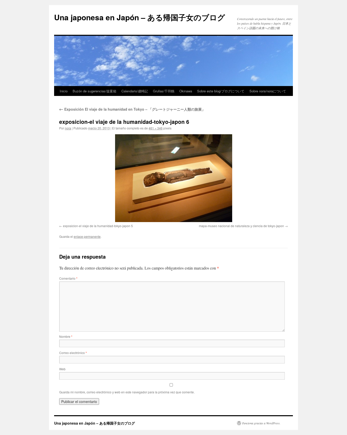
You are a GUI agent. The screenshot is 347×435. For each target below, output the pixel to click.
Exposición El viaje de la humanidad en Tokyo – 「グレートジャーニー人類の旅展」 (132, 109)
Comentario (68, 278)
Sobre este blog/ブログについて (220, 91)
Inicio (64, 91)
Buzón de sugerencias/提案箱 (94, 91)
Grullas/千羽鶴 (163, 91)
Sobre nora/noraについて (267, 91)
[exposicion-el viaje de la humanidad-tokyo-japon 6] (173, 178)
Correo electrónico (73, 352)
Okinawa (185, 91)
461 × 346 (156, 128)
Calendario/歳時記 (134, 91)
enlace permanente (87, 236)
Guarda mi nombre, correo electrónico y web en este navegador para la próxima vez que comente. (127, 392)
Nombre (65, 336)
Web (62, 369)
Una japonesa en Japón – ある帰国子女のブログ (139, 17)
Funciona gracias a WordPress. (261, 423)
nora (68, 128)
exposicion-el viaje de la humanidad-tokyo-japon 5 (98, 226)
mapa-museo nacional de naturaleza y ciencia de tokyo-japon (241, 226)
